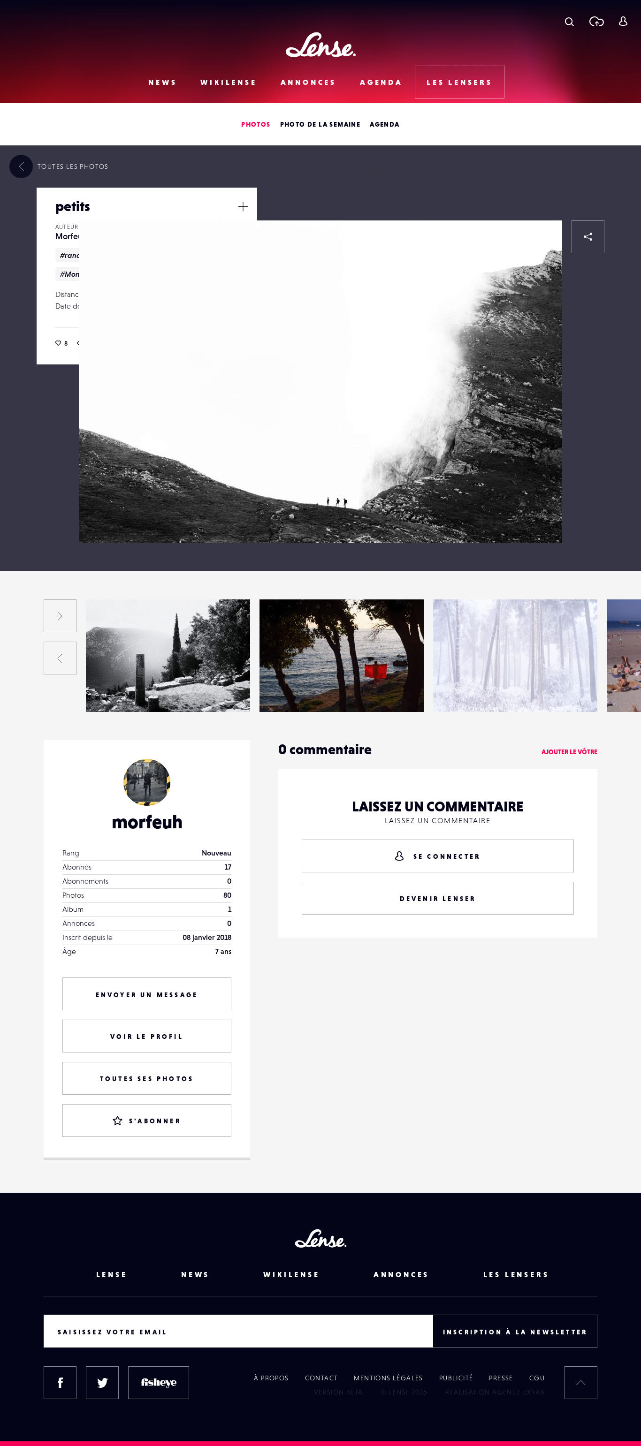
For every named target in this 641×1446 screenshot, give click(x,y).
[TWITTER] (102, 1382)
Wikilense (228, 82)
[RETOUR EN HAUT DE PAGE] (581, 1382)
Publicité (456, 1378)
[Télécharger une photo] (596, 21)
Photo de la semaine (320, 124)
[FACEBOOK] (60, 1382)
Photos (255, 124)
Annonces (308, 82)
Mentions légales (388, 1378)
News (162, 82)
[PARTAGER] (588, 236)
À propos (271, 1378)
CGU (537, 1378)
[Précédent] (60, 658)
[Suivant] (60, 615)
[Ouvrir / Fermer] (243, 206)
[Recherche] (569, 21)
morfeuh (147, 822)
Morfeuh (71, 236)
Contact (321, 1378)
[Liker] (541, 241)
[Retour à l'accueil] (321, 44)
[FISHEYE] (158, 1382)
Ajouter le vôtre (569, 752)
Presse (501, 1378)
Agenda (381, 82)
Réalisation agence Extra (495, 1392)
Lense (112, 1274)
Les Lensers (460, 82)
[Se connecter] (623, 21)
